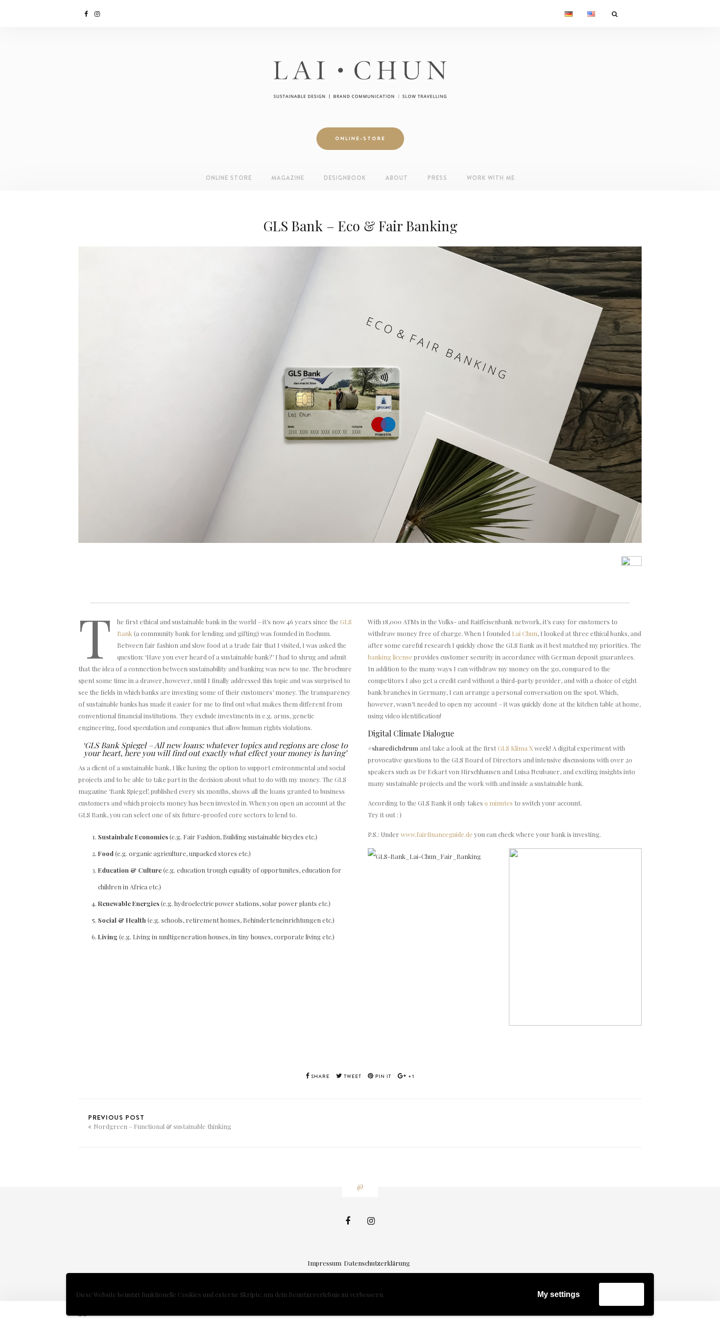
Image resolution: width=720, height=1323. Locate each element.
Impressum (324, 1263)
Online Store (229, 178)
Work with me (491, 178)
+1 (410, 1076)
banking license (390, 657)
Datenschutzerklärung (377, 1263)
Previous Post (159, 1121)
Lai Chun (524, 633)
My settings (558, 1294)
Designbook (345, 178)
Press (437, 178)
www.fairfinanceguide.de (437, 834)
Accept (621, 1294)
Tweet (351, 1076)
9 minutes (498, 803)
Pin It (382, 1076)
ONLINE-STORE (360, 138)
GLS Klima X (515, 748)
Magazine (287, 178)
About (396, 178)
